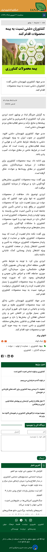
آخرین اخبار (35, 465)
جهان (5, 524)
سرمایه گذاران (39, 350)
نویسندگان (15, 529)
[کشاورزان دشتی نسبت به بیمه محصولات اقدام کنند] (12, 356)
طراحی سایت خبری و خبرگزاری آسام (20, 547)
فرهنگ (11, 524)
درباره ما (23, 529)
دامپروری (33, 524)
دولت (10, 346)
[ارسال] (5, 341)
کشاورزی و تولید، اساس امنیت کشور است (29, 371)
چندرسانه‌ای (32, 529)
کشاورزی (27, 350)
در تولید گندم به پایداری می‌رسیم (32, 380)
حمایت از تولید (21, 346)
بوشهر (29, 22)
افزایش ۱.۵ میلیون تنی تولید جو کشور (26, 471)
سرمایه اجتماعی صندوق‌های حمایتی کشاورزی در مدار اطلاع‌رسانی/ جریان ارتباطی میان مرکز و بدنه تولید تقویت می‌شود (22, 481)
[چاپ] (2, 341)
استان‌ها (36, 22)
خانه (43, 22)
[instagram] (30, 520)
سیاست (25, 524)
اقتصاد (18, 524)
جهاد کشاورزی (36, 346)
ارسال (41, 458)
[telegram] (21, 520)
